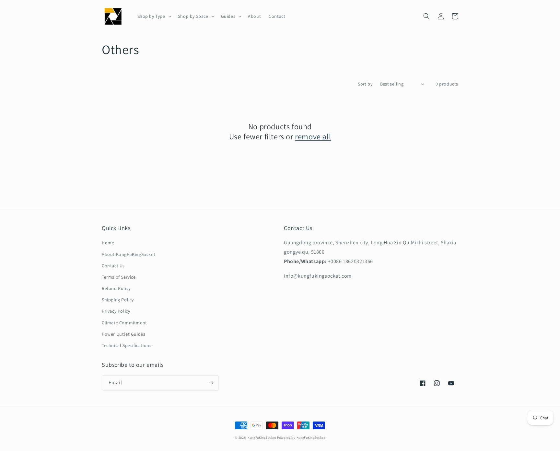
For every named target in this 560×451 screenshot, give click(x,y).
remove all (313, 137)
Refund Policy (116, 288)
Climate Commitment (124, 323)
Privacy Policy (116, 311)
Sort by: (365, 84)
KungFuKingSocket (262, 437)
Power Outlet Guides (123, 334)
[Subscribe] (211, 382)
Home (108, 243)
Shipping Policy (118, 300)
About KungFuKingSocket (128, 254)
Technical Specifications (126, 345)
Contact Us (113, 266)
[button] (154, 16)
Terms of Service (119, 277)
